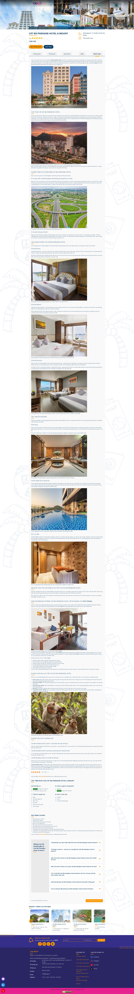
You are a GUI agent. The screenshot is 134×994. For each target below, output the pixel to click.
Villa (63, 3)
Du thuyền (77, 3)
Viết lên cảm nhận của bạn (94, 900)
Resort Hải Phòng (42, 27)
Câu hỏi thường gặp (81, 980)
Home (31, 27)
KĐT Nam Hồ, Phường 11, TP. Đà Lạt (52, 967)
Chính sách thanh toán (82, 959)
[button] (103, 921)
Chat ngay (48, 47)
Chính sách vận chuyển (82, 963)
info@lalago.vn (46, 974)
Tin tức (92, 3)
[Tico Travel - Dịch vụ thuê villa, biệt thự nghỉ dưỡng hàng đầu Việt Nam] (37, 4)
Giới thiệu (85, 3)
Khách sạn (57, 3)
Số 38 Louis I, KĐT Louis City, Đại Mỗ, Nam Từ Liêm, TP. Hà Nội (57, 961)
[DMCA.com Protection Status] (67, 992)
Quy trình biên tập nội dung (82, 977)
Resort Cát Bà (50, 27)
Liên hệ (78, 983)
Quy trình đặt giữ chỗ (82, 973)
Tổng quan (37, 54)
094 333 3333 (42, 776)
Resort (69, 3)
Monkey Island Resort (37, 924)
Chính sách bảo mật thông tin (81, 970)
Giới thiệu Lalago (80, 956)
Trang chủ (49, 3)
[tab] (36, 54)
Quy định (67, 54)
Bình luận (97, 54)
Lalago (62, 989)
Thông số (52, 54)
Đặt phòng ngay (36, 47)
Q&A (82, 54)
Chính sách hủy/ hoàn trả (83, 966)
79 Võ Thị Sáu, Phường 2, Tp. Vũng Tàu (53, 964)
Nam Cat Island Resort (101, 924)
